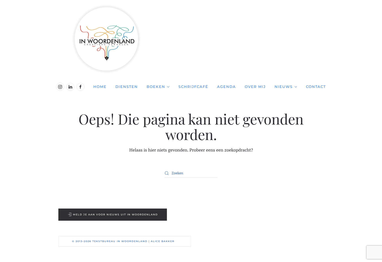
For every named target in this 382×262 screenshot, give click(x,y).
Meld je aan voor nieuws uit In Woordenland (115, 214)
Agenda (226, 87)
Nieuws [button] (284, 87)
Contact (316, 87)
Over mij (255, 87)
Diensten (126, 87)
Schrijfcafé (193, 87)
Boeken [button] (156, 87)
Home (100, 87)
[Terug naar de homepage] (191, 39)
